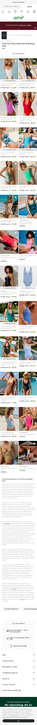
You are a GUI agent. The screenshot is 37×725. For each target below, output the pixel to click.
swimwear (7, 523)
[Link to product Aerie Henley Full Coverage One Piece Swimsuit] (28, 348)
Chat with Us (20, 623)
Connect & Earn (8, 661)
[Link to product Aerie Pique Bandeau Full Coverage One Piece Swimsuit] (9, 384)
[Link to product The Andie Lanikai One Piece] (28, 453)
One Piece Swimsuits (11, 609)
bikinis (23, 599)
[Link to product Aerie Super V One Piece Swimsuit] (9, 139)
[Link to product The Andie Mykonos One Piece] (9, 453)
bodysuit (13, 589)
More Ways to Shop (9, 667)
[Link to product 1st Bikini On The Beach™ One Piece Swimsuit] (9, 70)
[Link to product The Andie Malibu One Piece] (28, 419)
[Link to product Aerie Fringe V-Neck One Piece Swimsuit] (28, 384)
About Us (5, 679)
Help (4, 655)
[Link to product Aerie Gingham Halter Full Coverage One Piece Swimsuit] (28, 313)
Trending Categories (10, 673)
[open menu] (3, 11)
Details (29, 25)
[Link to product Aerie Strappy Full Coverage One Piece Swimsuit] (9, 277)
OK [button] (18, 721)
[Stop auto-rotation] (35, 28)
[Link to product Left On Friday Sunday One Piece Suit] (9, 242)
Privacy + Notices (8, 684)
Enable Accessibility (18, 2)
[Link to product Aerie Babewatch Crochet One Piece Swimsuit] (9, 207)
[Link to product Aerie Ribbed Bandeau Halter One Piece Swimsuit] (9, 419)
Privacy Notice (6, 717)
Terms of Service (14, 715)
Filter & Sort (19, 53)
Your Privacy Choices (22, 717)
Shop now (23, 25)
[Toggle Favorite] (16, 61)
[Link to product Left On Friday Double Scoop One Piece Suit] (28, 207)
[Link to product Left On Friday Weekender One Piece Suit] (28, 242)
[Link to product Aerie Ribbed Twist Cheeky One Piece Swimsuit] (9, 173)
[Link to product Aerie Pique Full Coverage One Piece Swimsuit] (28, 70)
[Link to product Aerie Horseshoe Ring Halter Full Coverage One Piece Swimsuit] (9, 348)
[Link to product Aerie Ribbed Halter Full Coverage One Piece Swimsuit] (28, 104)
